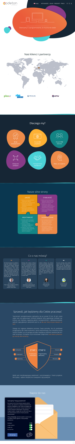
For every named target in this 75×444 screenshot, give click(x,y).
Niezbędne (10, 423)
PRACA (62, 3)
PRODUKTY (57, 3)
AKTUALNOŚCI (45, 3)
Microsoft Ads (10, 429)
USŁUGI (51, 3)
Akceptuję (12, 435)
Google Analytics (11, 425)
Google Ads (10, 427)
